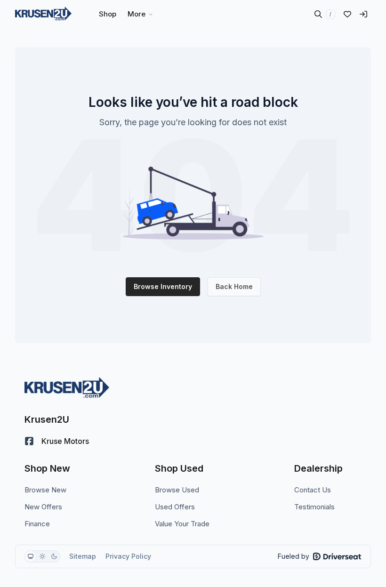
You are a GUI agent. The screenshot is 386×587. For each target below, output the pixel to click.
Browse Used (177, 489)
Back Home (234, 286)
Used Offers (175, 506)
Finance (37, 523)
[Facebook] (29, 441)
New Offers (43, 506)
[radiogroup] (42, 556)
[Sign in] (363, 14)
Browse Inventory (163, 286)
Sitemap (82, 556)
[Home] (43, 14)
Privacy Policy (128, 556)
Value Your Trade (182, 523)
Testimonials (314, 506)
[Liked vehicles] (347, 14)
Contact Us (312, 489)
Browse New (45, 489)
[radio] (30, 556)
